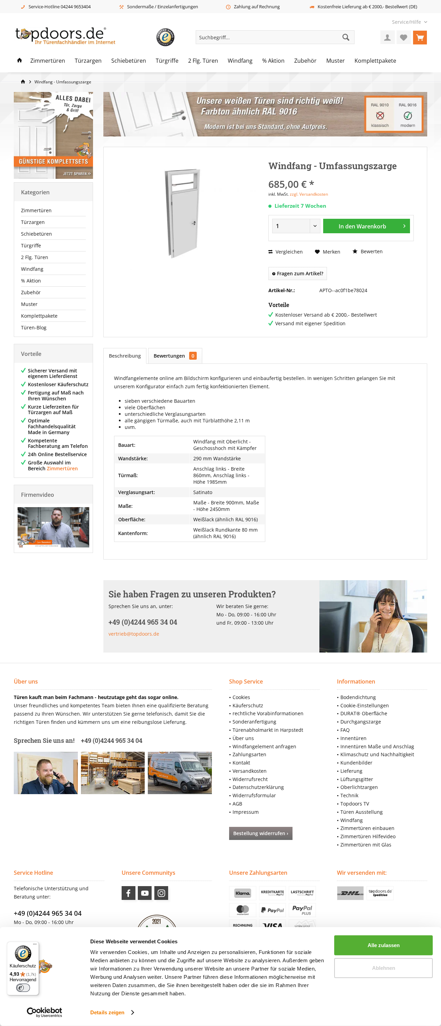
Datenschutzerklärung (258, 787)
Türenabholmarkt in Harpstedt (268, 730)
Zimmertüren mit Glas (365, 844)
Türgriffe (31, 245)
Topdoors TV (354, 803)
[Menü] (35, 946)
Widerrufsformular (254, 795)
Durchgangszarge (360, 721)
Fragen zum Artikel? (299, 273)
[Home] (19, 61)
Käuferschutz (248, 705)
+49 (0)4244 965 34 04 (48, 913)
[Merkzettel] (404, 37)
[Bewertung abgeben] (341, 174)
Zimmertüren (36, 210)
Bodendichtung (358, 697)
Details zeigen (107, 1012)
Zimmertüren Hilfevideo (368, 836)
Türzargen (33, 222)
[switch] (23, 988)
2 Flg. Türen (34, 257)
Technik (349, 795)
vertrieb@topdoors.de (134, 633)
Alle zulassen (384, 945)
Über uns (243, 738)
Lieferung (351, 771)
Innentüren (353, 738)
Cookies (241, 697)
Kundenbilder (356, 762)
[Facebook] (128, 893)
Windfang (32, 269)
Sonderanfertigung (254, 721)
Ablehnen (383, 968)
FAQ (345, 730)
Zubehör (31, 292)
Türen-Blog (34, 327)
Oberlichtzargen (359, 787)
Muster (29, 304)
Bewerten (371, 251)
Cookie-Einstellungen (364, 705)
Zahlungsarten (249, 754)
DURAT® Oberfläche (363, 713)
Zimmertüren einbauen (367, 828)
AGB (237, 803)
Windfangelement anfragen (264, 746)
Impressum (246, 812)
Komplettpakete (39, 315)
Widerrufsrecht (250, 779)
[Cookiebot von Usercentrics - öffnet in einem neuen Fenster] (44, 1012)
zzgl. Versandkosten (309, 194)
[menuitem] (407, 22)
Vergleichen (288, 251)
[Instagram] (161, 893)
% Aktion (31, 280)
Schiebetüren (36, 233)
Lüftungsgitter (356, 779)
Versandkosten (250, 771)
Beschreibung (125, 355)
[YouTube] (145, 893)
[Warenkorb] (420, 37)
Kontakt (241, 762)
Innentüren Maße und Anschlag (377, 746)
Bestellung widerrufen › (260, 833)
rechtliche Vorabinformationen (268, 713)
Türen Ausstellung (361, 812)
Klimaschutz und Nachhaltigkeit (377, 754)
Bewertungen (174, 355)
